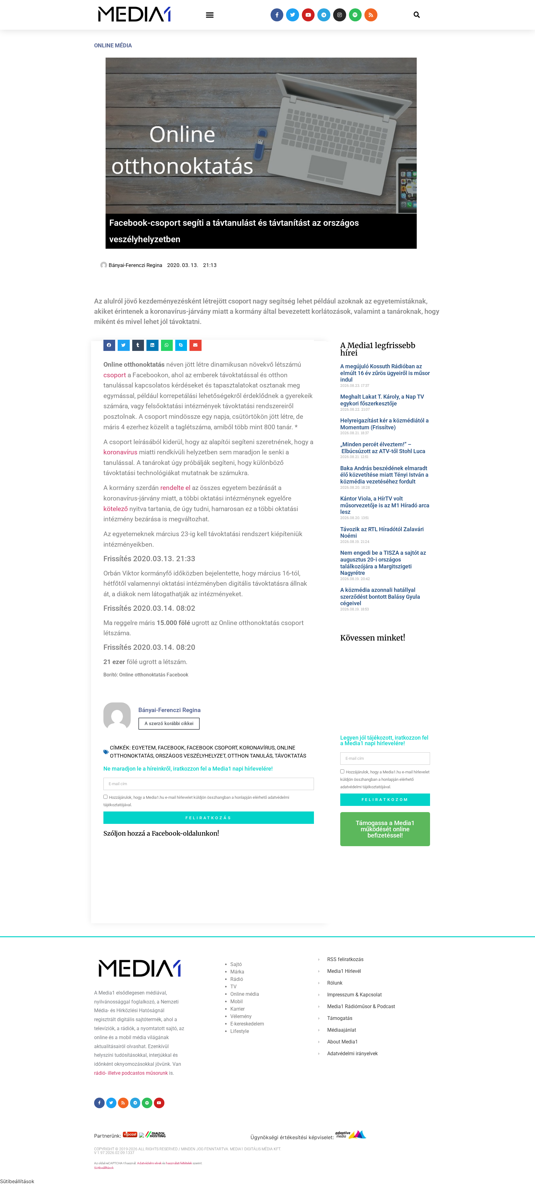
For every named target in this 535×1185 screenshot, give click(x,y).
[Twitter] (292, 14)
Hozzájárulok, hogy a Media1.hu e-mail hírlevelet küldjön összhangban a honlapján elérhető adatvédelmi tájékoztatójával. (384, 779)
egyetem (144, 748)
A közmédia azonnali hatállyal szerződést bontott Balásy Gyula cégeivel (380, 596)
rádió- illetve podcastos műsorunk (131, 1073)
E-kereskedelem (247, 1024)
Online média (113, 45)
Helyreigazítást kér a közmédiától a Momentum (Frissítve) (384, 424)
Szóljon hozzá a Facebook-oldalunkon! (161, 833)
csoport (114, 375)
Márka (237, 972)
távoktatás (290, 756)
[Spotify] (355, 14)
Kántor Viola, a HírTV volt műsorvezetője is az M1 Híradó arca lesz (384, 505)
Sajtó (236, 964)
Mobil (236, 1001)
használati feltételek (179, 1163)
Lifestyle (239, 1031)
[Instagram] (339, 14)
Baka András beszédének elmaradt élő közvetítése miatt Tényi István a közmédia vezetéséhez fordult (384, 475)
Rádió (236, 979)
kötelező (115, 509)
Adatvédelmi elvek (149, 1163)
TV (233, 987)
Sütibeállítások (104, 1168)
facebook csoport (212, 748)
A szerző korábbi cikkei (169, 723)
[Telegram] (323, 14)
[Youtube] (308, 14)
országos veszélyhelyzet (190, 756)
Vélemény (241, 1016)
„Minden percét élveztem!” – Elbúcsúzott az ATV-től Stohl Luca (382, 447)
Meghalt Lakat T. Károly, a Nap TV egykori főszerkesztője (382, 400)
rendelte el (175, 488)
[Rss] (370, 14)
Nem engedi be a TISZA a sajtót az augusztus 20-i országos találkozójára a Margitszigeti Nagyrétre (383, 562)
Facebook (171, 748)
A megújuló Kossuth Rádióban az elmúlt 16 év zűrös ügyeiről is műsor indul (385, 373)
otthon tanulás (250, 756)
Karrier (237, 1009)
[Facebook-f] (277, 14)
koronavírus (120, 452)
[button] (209, 15)
